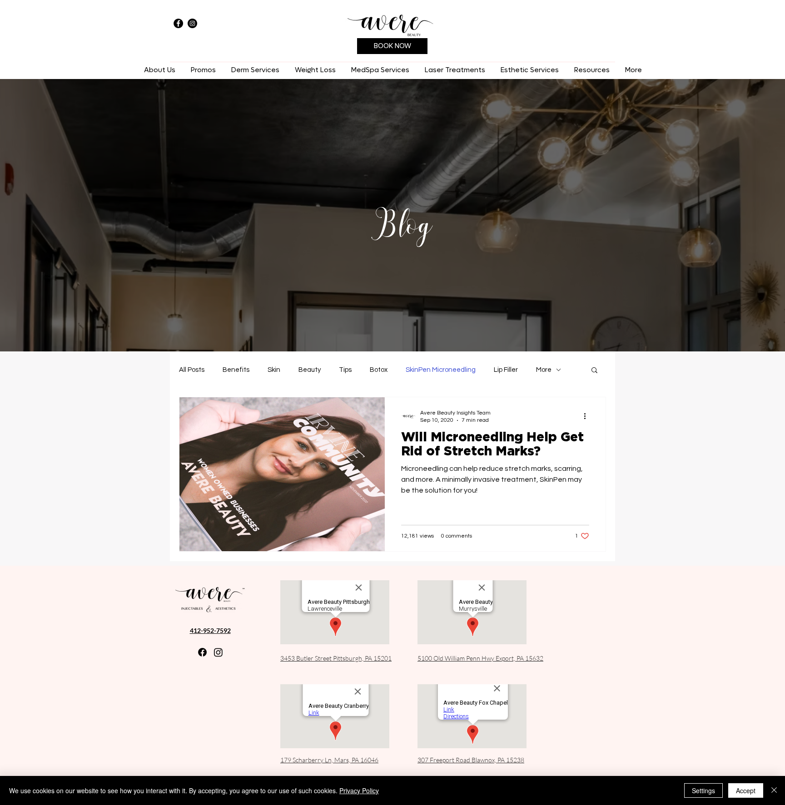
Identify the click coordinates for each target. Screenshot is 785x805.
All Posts (191, 369)
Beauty (309, 369)
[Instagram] (192, 23)
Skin (274, 369)
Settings (703, 790)
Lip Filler (506, 369)
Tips (345, 369)
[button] (255, 70)
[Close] (774, 790)
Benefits (236, 369)
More (543, 369)
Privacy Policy (359, 790)
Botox (379, 369)
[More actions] (587, 415)
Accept (745, 790)
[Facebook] (178, 23)
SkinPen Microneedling (441, 369)
